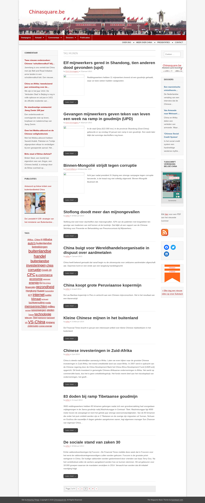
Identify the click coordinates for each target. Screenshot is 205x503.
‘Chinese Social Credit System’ (171, 135)
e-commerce (44, 274)
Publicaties (85, 38)
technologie (42, 314)
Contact (179, 42)
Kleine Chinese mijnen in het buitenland (100, 318)
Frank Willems (71, 169)
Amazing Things (33, 500)
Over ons (126, 42)
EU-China (47, 283)
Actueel (38, 38)
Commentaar (53, 38)
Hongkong (31, 290)
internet (38, 295)
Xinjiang (50, 322)
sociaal (28, 310)
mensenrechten (36, 306)
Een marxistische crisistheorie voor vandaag (172, 89)
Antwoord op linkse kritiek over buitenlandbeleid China (38, 188)
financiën (30, 287)
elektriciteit (46, 279)
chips (49, 265)
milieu (51, 306)
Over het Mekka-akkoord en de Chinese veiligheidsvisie (39, 132)
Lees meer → (70, 102)
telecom (28, 318)
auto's (32, 243)
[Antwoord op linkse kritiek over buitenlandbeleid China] (35, 203)
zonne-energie (45, 326)
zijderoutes (33, 326)
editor (68, 216)
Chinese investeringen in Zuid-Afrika (97, 350)
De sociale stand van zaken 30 (91, 442)
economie (36, 278)
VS (26, 322)
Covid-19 (46, 270)
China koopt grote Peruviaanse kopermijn (102, 285)
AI (41, 239)
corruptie (34, 270)
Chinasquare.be (60, 500)
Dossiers (69, 38)
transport (51, 317)
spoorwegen (38, 310)
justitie (48, 295)
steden (50, 310)
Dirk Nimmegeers (72, 71)
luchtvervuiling (37, 302)
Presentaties (163, 42)
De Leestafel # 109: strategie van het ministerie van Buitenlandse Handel (39, 221)
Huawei (40, 290)
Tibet (35, 317)
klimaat (36, 299)
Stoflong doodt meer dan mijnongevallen (101, 212)
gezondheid (45, 287)
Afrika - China (33, 239)
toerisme (42, 317)
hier (166, 214)
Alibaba (47, 239)
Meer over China (144, 42)
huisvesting (49, 291)
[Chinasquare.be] (102, 17)
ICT (30, 295)
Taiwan (31, 315)
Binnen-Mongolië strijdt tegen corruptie (100, 165)
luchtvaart (45, 299)
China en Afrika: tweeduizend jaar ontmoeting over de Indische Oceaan (38, 86)
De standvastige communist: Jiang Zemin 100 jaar (38, 109)
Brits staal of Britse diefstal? (38, 154)
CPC (31, 274)
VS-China (36, 322)
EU (41, 283)
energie (34, 282)
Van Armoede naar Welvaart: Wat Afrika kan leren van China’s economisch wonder (171, 112)
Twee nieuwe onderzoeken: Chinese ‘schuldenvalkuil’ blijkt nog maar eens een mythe (39, 62)
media (48, 302)
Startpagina (26, 38)
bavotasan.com (177, 500)
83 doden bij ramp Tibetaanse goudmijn (100, 396)
